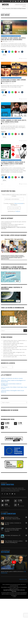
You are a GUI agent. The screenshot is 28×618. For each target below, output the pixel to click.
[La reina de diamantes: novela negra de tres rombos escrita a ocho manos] (14, 151)
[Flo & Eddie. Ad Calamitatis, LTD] (2, 536)
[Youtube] (23, 1)
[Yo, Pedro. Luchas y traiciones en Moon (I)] (2, 523)
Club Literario (4, 35)
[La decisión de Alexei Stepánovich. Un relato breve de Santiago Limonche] (2, 529)
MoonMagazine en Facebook (9, 410)
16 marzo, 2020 (11, 41)
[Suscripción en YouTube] (2, 427)
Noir (16, 35)
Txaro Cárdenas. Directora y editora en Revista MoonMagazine (14, 541)
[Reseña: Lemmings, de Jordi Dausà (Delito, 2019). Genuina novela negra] (14, 109)
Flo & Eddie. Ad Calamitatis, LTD (12, 535)
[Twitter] (20, 1)
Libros (8, 35)
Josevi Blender (10, 77)
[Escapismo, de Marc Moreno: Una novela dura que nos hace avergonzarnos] (14, 27)
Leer (2, 58)
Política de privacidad (18, 203)
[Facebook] (10, 1)
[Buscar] (2, 1)
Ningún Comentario (23, 58)
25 (26, 517)
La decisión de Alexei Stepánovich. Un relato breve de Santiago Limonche (13, 530)
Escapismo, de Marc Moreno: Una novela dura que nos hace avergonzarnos (13, 38)
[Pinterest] (18, 1)
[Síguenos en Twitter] (2, 423)
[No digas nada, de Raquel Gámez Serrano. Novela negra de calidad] (14, 69)
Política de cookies (23, 579)
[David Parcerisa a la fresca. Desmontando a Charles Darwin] (2, 518)
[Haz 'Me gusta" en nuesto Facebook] (15, 423)
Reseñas (19, 35)
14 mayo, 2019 (11, 83)
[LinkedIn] (15, 1)
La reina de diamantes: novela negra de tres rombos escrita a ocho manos (13, 163)
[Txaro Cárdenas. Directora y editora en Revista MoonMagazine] (2, 541)
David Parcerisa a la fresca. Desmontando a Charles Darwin (12, 518)
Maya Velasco (12, 35)
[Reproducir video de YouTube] (14, 562)
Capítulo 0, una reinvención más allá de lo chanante (12, 378)
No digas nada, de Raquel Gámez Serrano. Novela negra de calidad (13, 80)
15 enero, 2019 (11, 165)
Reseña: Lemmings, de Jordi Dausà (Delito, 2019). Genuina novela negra (13, 121)
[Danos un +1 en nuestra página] (15, 505)
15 (26, 541)
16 (26, 522)
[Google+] (13, 1)
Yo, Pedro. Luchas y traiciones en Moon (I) (13, 523)
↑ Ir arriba (14, 596)
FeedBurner (17, 211)
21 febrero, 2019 (12, 123)
